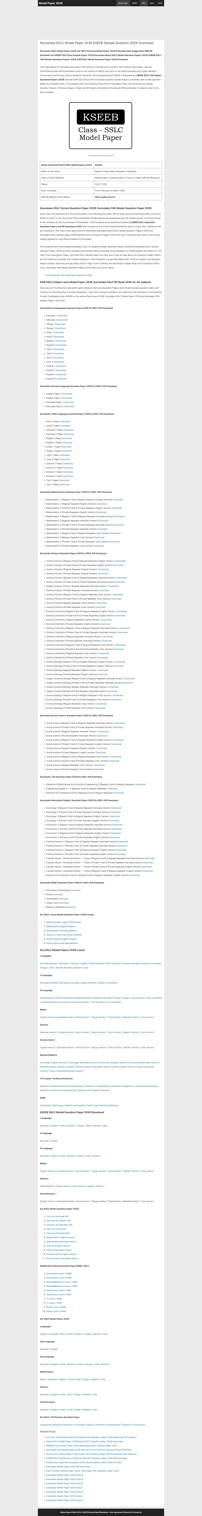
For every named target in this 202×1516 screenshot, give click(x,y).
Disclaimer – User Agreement (111, 1512)
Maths (43, 1379)
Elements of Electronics (133, 1424)
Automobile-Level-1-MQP (59, 1273)
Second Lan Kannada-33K (59, 1225)
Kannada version (48, 1032)
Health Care (92, 1105)
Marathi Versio (94, 1186)
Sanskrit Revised (131, 963)
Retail (68, 1105)
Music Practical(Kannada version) (66, 1071)
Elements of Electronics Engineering (58, 1090)
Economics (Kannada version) (144, 1062)
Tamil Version (114, 1017)
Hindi (62, 1125)
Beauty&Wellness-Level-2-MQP (62, 1286)
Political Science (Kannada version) (93, 1067)
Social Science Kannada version (62, 1258)
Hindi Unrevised (113, 963)
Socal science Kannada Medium (62, 943)
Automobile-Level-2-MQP (59, 1277)
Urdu (85, 967)
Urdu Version (147, 1017)
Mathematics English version (60, 1237)
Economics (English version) (113, 1062)
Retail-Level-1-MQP (56, 1307)
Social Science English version (61, 1254)
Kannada (44, 1125)
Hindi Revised (96, 963)
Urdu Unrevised (154, 998)
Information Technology (51, 1105)
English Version (47, 1017)
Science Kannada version (58, 1250)
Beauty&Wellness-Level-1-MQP (61, 1282)
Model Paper (123, 3)
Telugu (43, 967)
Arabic (126, 998)
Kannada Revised (48, 963)
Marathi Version (131, 1017)
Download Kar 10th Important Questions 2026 (69, 275)
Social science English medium (61, 939)
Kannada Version (65, 1017)
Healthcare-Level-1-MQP (58, 1290)
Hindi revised (46, 998)
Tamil (51, 967)
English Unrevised (107, 983)
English (84, 963)
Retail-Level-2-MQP (56, 1311)
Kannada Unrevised (68, 963)
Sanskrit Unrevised (151, 963)
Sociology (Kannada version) (82, 1062)
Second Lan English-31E (58, 1220)
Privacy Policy (93, 1512)
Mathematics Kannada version (61, 1241)
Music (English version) (124, 1067)
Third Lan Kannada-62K (58, 1233)
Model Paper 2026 (51, 3)
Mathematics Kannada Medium (61, 930)
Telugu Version (98, 1017)
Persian (89, 1364)
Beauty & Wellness (109, 1105)
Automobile (78, 1105)
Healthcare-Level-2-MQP (58, 1294)
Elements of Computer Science (93, 1090)
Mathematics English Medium (60, 926)
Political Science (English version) (57, 1067)
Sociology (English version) (53, 1062)
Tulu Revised (96, 1002)
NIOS (160, 3)
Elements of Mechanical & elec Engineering (61, 1086)
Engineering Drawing (146, 1086)
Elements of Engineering (97, 1086)
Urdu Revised (137, 998)
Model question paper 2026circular (63, 922)
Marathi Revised (64, 967)
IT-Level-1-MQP (54, 1298)
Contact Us (137, 1512)
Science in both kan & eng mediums (64, 935)
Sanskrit (71, 1125)
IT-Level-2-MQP (54, 1303)
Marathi (77, 967)
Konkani (84, 1002)
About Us (128, 1512)
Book (152, 3)
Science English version (58, 1246)
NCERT (135, 3)
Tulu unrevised (112, 1002)
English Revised (88, 983)
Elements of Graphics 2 (122, 1086)
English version (66, 1032)
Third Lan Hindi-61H (56, 1229)
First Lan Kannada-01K (57, 1216)
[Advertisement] (101, 23)
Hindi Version (82, 1017)
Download (62, 315)
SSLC (144, 3)
